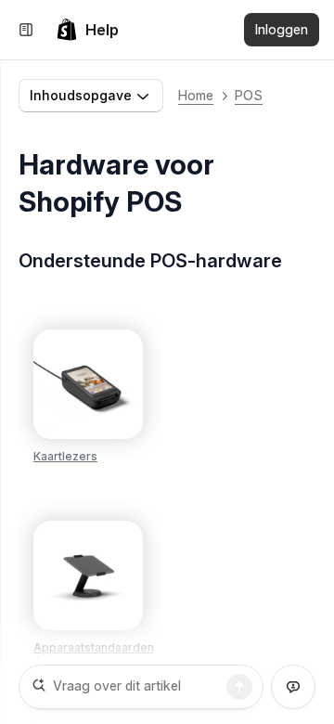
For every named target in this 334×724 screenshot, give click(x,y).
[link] (87, 30)
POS (249, 95)
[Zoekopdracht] (239, 687)
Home (195, 95)
